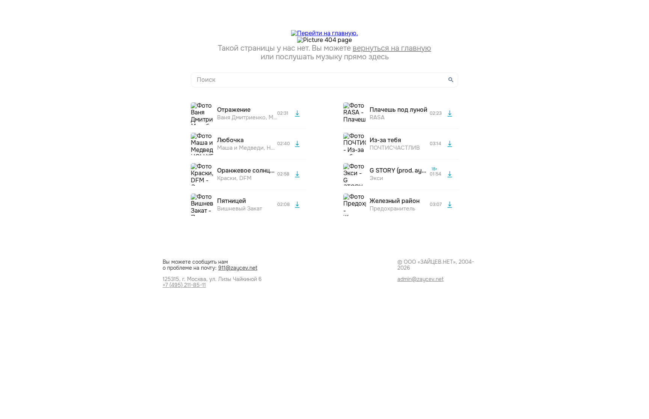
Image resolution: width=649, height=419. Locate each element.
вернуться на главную (392, 48)
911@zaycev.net (237, 267)
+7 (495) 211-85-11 (184, 285)
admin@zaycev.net (420, 279)
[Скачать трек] (297, 113)
